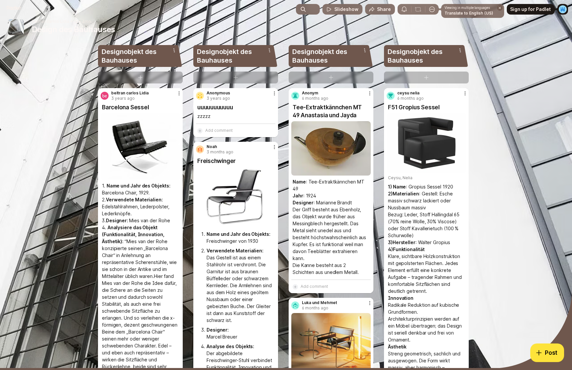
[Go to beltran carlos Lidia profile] (105, 96)
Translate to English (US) (469, 13)
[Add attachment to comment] (200, 130)
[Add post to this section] (140, 77)
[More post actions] (179, 93)
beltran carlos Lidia (50, 21)
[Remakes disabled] (418, 9)
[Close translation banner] (499, 8)
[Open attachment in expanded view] (140, 146)
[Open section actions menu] (174, 50)
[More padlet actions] (432, 9)
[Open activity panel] (404, 9)
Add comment (219, 130)
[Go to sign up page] (562, 9)
